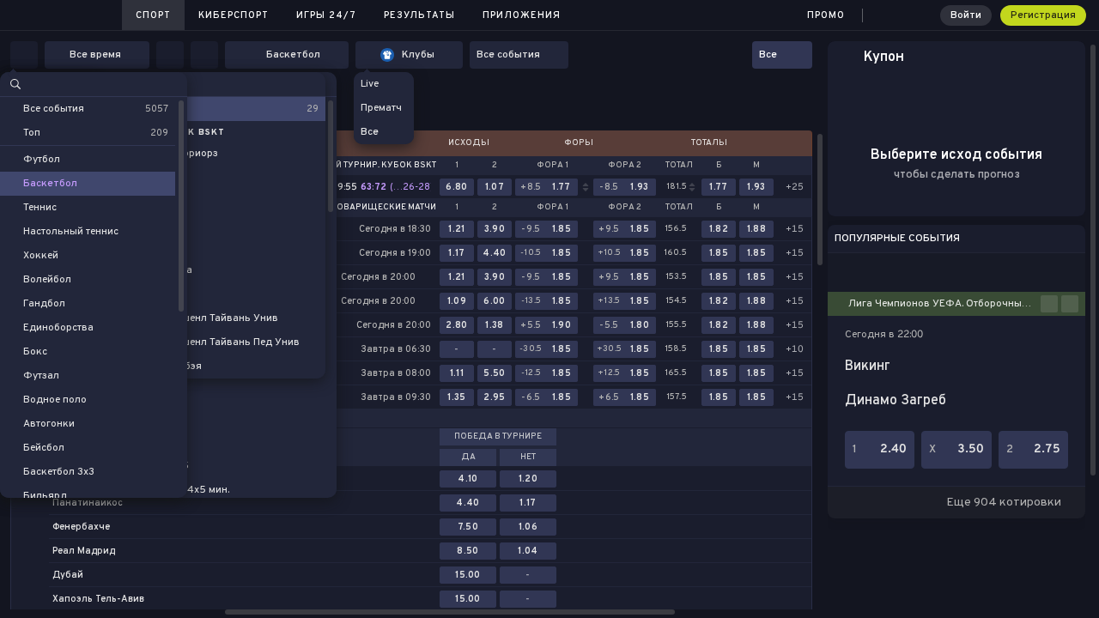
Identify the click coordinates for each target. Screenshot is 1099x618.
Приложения (522, 15)
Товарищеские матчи (384, 208)
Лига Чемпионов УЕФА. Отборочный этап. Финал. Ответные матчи (944, 304)
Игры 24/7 (326, 15)
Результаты (419, 15)
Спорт (153, 15)
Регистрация (1043, 15)
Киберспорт (233, 15)
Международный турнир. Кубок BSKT (344, 166)
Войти (965, 15)
